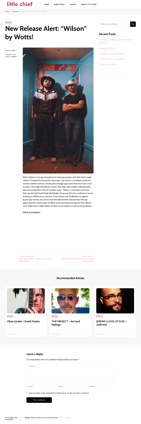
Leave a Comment (12, 57)
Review (8, 22)
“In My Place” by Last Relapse (111, 59)
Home (47, 4)
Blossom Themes (64, 418)
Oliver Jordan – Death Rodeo (23, 321)
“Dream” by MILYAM (107, 64)
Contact (73, 4)
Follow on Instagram (31, 212)
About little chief (88, 4)
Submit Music (59, 4)
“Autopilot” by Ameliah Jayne (111, 53)
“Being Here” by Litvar (108, 48)
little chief (21, 418)
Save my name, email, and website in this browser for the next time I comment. (59, 393)
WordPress (17, 419)
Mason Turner (10, 50)
